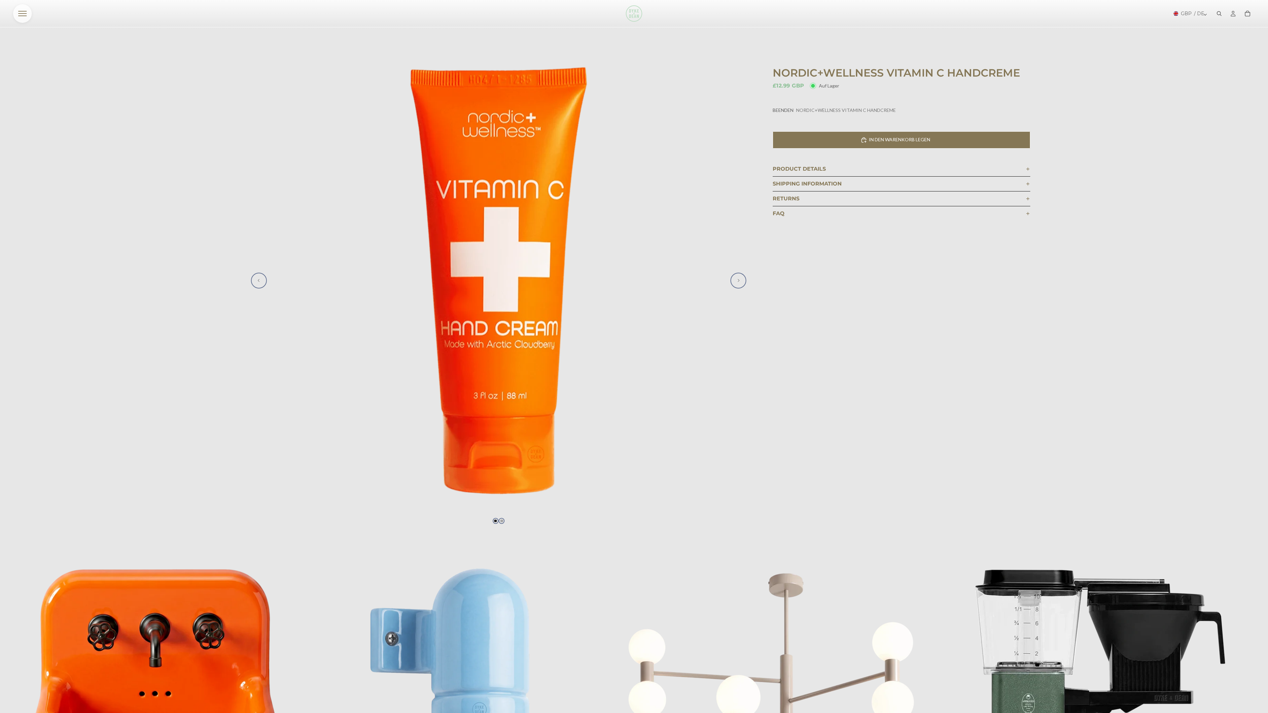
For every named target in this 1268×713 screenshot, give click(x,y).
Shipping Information (807, 184)
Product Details (799, 169)
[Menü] (22, 13)
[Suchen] (1219, 13)
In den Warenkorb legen (899, 139)
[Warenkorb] (1247, 13)
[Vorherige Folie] (259, 281)
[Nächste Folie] (738, 281)
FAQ (779, 213)
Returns (786, 198)
